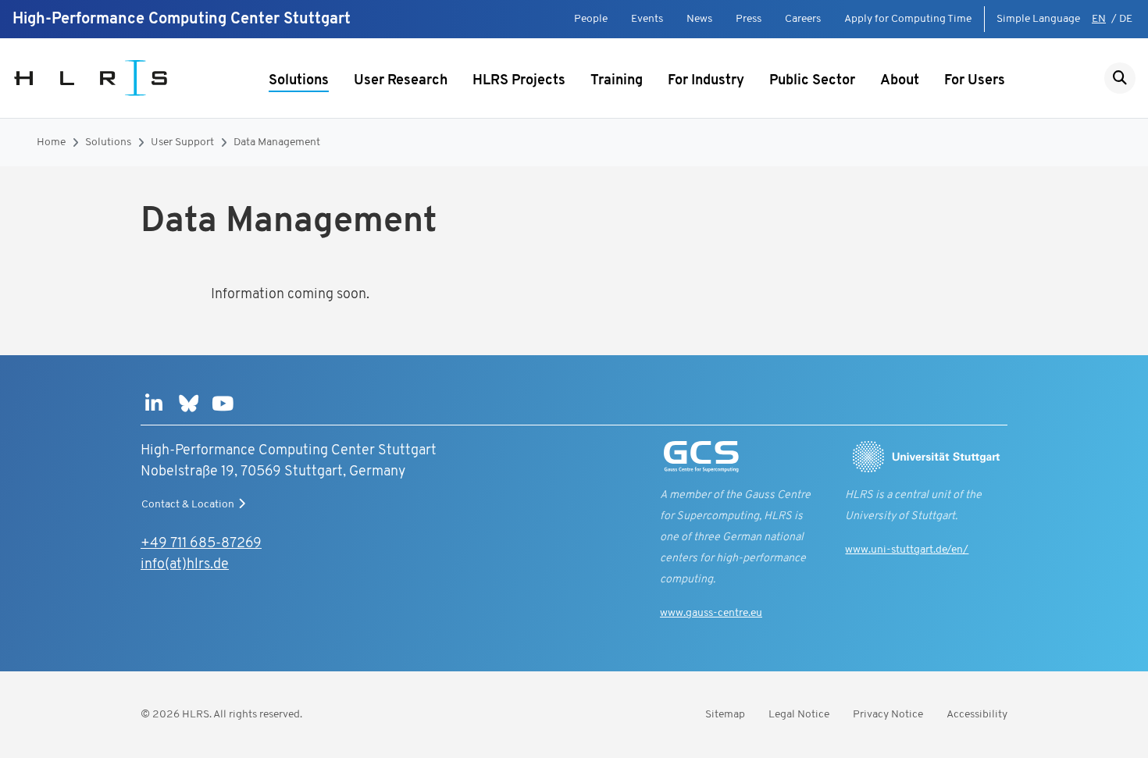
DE (1125, 19)
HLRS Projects (518, 81)
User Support (182, 142)
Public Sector (812, 81)
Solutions (299, 81)
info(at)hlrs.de (185, 565)
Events (647, 19)
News (699, 19)
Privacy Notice (888, 715)
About (899, 81)
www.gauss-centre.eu (711, 613)
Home (51, 142)
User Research (400, 81)
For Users (974, 81)
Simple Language (1038, 19)
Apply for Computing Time (908, 19)
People (591, 19)
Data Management (277, 142)
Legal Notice (798, 715)
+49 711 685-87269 (201, 544)
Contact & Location (187, 505)
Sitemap (725, 715)
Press (748, 19)
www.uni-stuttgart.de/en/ (906, 550)
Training (616, 81)
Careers (803, 19)
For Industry (706, 81)
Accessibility (977, 715)
